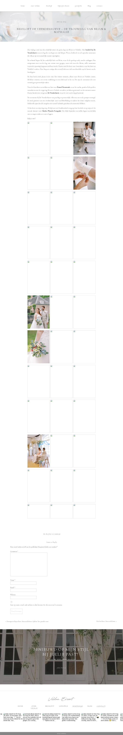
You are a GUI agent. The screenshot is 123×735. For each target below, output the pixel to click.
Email (12, 587)
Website (13, 595)
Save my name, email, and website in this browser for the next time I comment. (36, 605)
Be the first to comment (52, 534)
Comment (14, 551)
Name (12, 580)
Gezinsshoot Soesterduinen (105, 621)
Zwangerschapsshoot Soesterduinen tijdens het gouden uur (28, 621)
